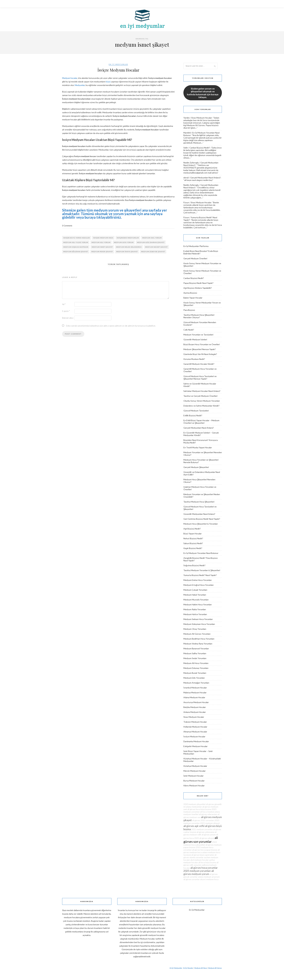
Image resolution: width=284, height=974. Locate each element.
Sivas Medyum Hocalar (201, 117)
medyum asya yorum (124, 242)
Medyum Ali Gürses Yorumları (196, 634)
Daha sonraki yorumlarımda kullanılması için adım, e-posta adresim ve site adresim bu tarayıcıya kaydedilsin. (111, 326)
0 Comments (67, 225)
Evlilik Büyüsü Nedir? (192, 415)
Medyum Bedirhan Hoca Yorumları (198, 638)
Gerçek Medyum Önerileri (195, 258)
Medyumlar (80, 85)
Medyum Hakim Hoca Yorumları (197, 604)
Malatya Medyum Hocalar (194, 692)
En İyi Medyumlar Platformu (196, 246)
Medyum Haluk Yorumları (194, 594)
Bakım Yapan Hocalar (192, 297)
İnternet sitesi (67, 318)
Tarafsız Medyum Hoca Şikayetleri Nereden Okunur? (198, 316)
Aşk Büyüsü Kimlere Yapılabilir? (197, 288)
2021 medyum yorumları (202, 829)
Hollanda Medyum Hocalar (195, 726)
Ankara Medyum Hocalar (194, 712)
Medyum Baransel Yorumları (196, 648)
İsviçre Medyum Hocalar (118, 70)
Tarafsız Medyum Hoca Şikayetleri (198, 501)
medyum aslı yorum (101, 242)
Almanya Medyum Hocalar (195, 731)
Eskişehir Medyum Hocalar (195, 746)
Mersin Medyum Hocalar (194, 771)
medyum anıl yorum (152, 238)
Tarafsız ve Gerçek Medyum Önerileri (200, 396)
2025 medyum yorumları (197, 870)
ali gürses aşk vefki (194, 825)
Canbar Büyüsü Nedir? (199, 147)
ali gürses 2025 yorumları (203, 820)
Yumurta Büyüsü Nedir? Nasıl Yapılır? (200, 575)
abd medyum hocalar (199, 860)
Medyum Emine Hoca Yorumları (197, 580)
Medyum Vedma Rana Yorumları (197, 643)
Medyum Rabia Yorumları (194, 609)
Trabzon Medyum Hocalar (195, 722)
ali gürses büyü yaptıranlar (202, 855)
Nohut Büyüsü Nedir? (193, 538)
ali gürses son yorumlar (200, 839)
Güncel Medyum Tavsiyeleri (196, 410)
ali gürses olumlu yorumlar (199, 856)
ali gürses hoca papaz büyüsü (204, 850)
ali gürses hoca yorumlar (204, 867)
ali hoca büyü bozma (207, 862)
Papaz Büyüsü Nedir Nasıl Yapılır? (198, 283)
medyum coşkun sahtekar (75, 247)
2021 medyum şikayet (210, 823)
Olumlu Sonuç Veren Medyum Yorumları (201, 401)
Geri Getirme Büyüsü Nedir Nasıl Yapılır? (201, 519)
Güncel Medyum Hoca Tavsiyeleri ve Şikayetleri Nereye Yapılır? (200, 377)
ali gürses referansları (208, 814)
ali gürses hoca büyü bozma (199, 809)
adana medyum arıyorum (209, 877)
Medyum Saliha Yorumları (194, 653)
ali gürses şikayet (206, 838)
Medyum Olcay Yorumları (194, 629)
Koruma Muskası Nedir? (194, 359)
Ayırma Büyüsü (190, 293)
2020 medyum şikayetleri (194, 804)
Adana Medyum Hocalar (194, 697)
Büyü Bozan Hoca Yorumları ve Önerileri (201, 344)
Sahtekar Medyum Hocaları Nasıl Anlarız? (201, 391)
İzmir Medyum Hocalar (193, 775)
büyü (108, 81)
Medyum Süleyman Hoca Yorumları (199, 624)
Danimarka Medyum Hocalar (196, 741)
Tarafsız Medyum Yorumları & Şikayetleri (201, 570)
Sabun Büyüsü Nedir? (193, 543)
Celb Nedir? (188, 329)
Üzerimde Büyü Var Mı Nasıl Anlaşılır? (200, 354)
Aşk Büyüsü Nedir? (192, 528)
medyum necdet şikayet (156, 247)
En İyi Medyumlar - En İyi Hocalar (181, 968)
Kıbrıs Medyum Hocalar (194, 785)
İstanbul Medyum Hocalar (195, 687)
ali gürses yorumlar (191, 879)
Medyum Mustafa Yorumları (196, 599)
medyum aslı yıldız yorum (75, 242)
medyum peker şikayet (102, 251)
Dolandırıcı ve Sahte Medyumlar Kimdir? (201, 405)
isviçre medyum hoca (103, 238)
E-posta (66, 311)
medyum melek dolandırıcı (129, 247)
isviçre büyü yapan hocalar (76, 238)
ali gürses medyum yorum (198, 872)
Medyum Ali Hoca (200, 968)
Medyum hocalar (69, 78)
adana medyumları (194, 807)
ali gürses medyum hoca (201, 851)
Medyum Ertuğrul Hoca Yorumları (198, 585)
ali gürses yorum (209, 834)
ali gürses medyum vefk (200, 833)
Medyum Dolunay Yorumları (195, 668)
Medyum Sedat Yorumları (194, 658)
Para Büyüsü (189, 310)
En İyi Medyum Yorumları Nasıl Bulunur (200, 553)
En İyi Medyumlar (118, 64)
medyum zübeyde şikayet (153, 251)
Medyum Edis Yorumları (194, 678)
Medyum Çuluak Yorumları (195, 590)
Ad (64, 304)
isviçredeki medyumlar (128, 238)
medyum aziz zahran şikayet (150, 242)
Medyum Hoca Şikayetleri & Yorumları (200, 523)
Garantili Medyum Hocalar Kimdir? (198, 364)
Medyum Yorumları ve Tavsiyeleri (198, 334)
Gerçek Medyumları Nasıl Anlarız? (205, 177)
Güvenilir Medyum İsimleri (195, 339)
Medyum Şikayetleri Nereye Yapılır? (199, 349)
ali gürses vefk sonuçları (200, 863)
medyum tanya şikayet (127, 251)
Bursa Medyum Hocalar (194, 780)
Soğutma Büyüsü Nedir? (194, 565)
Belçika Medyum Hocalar (194, 707)
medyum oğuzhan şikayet (75, 251)
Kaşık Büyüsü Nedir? (192, 548)
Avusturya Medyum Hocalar (196, 702)
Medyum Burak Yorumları (194, 673)
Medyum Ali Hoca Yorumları (195, 663)
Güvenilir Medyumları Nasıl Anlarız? (199, 514)
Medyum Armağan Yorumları (196, 682)
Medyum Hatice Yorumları (195, 614)
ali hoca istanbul (207, 812)
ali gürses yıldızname (205, 832)
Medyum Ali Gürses (215, 968)
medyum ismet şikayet (102, 247)
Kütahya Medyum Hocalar (195, 766)
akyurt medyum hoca (209, 879)
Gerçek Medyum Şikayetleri (196, 467)
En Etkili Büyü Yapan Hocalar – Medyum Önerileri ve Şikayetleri (201, 421)
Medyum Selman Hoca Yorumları (198, 619)
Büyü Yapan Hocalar (192, 533)
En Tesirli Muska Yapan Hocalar (197, 447)
